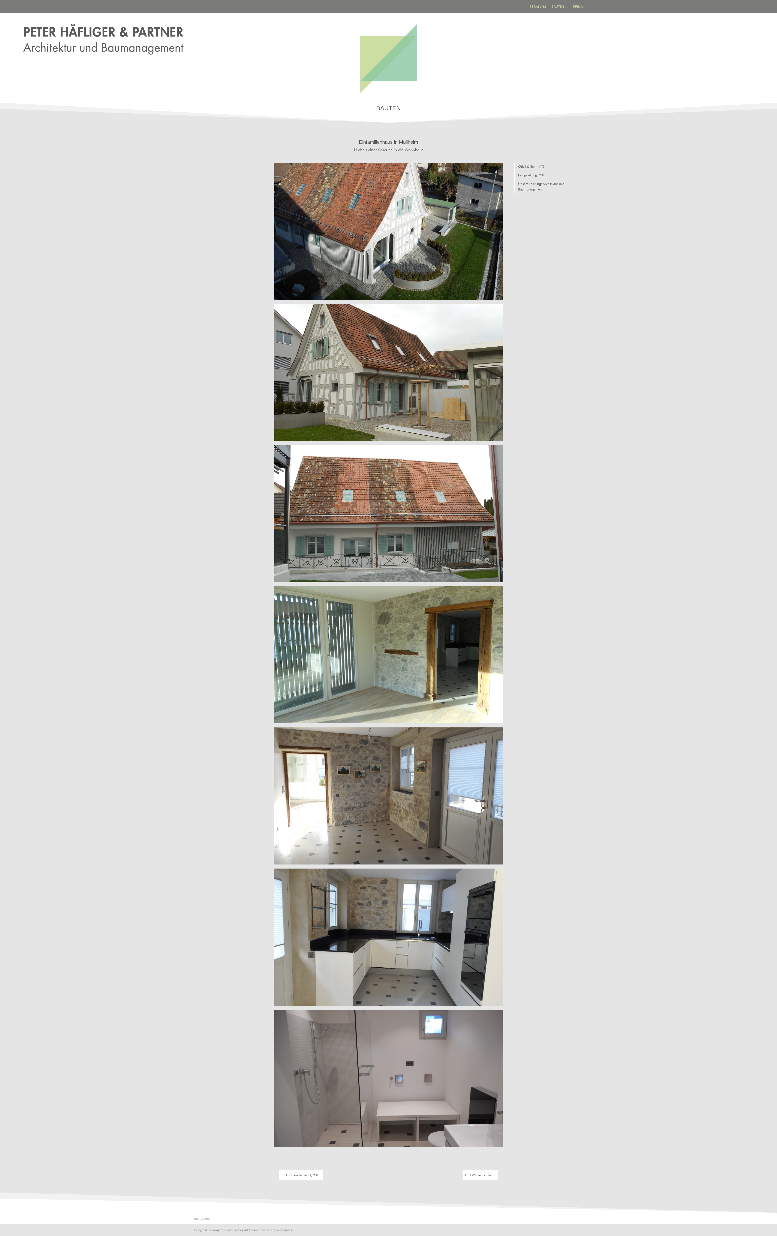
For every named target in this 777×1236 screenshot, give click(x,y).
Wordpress (284, 1230)
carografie (219, 1230)
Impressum (202, 1218)
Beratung (538, 6)
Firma (578, 6)
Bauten (558, 6)
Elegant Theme (248, 1230)
